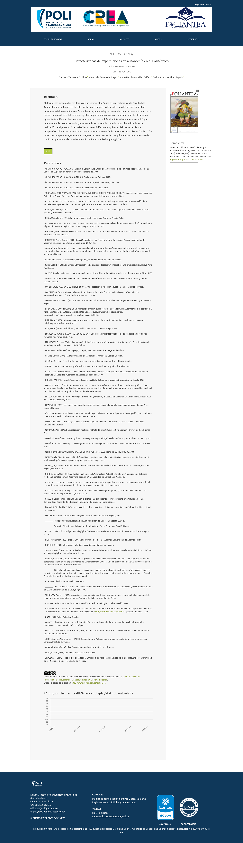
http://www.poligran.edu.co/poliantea (88, 683)
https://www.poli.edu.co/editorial (47, 811)
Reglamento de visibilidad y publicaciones (114, 802)
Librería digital (100, 813)
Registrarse (199, 4)
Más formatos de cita (183, 165)
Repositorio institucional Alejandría (110, 816)
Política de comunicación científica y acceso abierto (119, 799)
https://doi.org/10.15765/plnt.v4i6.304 (186, 160)
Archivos (124, 39)
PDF (48, 151)
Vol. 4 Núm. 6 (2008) (121, 54)
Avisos (158, 39)
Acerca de (192, 39)
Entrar (208, 4)
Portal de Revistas (53, 39)
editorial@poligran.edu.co (44, 808)
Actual (91, 39)
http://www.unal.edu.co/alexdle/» (110, 612)
